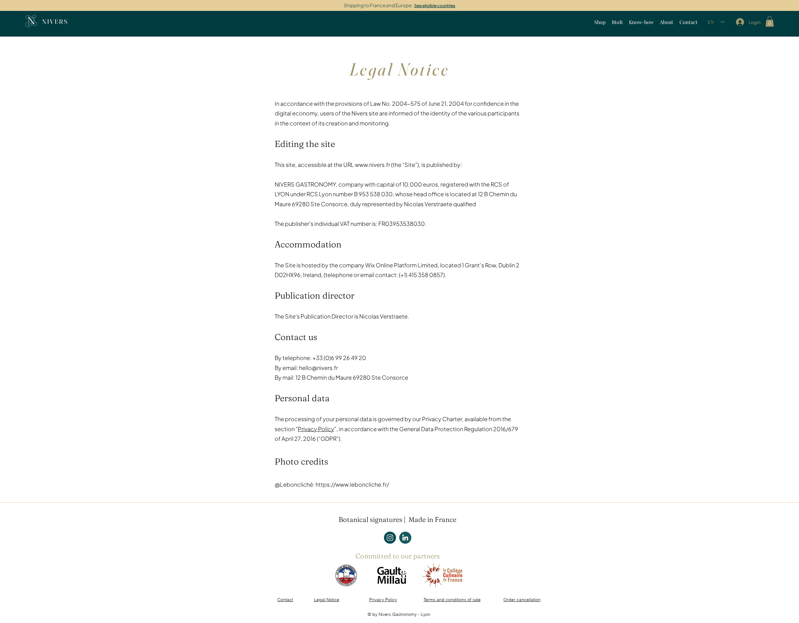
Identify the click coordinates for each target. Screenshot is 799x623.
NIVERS (55, 21)
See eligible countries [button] (434, 5)
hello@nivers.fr (318, 367)
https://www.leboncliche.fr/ (352, 484)
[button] (769, 21)
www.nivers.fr (372, 164)
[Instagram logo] (390, 538)
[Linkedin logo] (405, 538)
